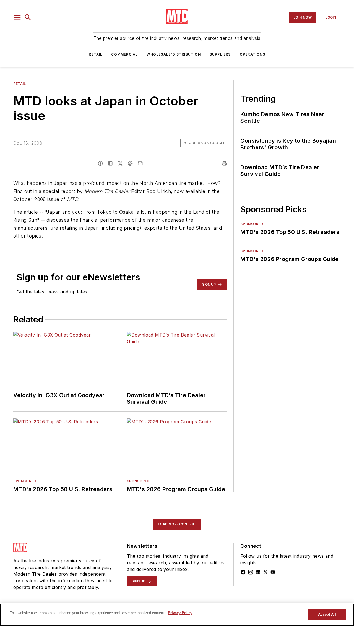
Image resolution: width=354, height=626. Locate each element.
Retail (95, 54)
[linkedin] (110, 163)
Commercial (124, 54)
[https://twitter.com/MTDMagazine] (265, 572)
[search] (28, 17)
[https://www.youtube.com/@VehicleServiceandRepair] (273, 572)
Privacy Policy (180, 613)
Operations (252, 54)
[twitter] (120, 163)
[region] (177, 614)
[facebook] (100, 163)
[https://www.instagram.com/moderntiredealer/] (250, 572)
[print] (224, 163)
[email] (140, 163)
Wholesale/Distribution (174, 54)
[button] (17, 17)
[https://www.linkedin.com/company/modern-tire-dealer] (258, 572)
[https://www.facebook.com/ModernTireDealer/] (243, 572)
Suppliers (220, 54)
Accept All (327, 614)
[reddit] (130, 163)
